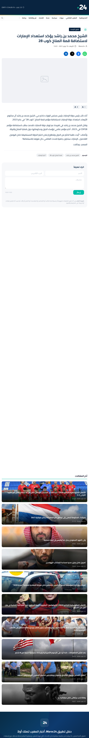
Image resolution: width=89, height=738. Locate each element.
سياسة (54, 17)
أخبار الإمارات (42, 155)
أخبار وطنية (83, 17)
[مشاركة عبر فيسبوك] (78, 53)
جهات (61, 17)
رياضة (24, 17)
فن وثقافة (32, 17)
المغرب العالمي (71, 17)
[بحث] (2, 18)
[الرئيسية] (85, 29)
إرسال (78, 192)
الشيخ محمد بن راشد (72, 155)
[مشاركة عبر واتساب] (84, 53)
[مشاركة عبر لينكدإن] (65, 53)
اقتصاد (41, 17)
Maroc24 (82, 46)
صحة (47, 17)
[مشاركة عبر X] (72, 53)
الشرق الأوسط (75, 29)
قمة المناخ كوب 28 (56, 155)
